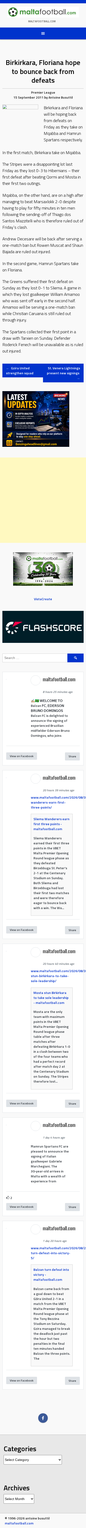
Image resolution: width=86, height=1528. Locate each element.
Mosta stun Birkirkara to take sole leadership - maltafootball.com (51, 997)
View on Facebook (21, 756)
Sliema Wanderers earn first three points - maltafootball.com (51, 823)
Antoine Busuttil (60, 97)
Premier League (43, 92)
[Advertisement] (43, 500)
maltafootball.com (42, 21)
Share (72, 756)
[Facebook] (43, 1418)
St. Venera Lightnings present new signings (63, 373)
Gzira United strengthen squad (19, 370)
